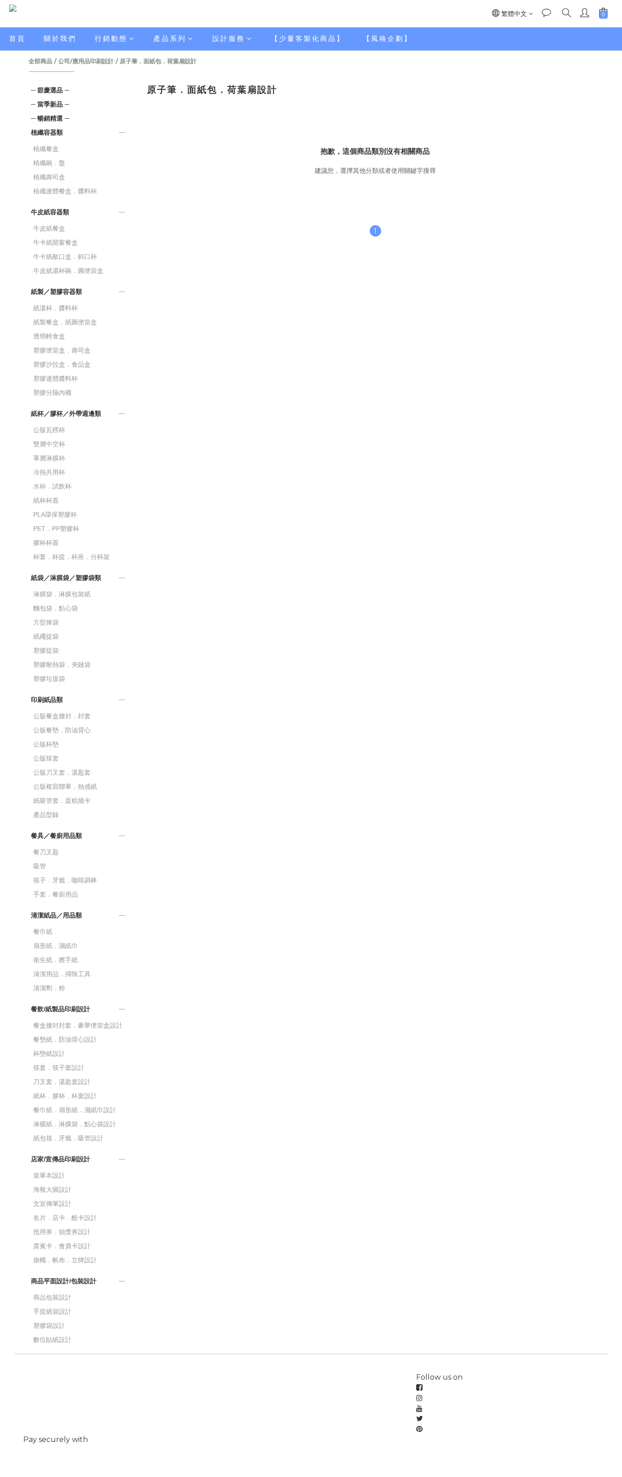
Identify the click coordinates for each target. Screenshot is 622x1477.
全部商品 (40, 61)
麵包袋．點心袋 (55, 608)
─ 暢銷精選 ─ (50, 118)
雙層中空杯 (49, 444)
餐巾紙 (42, 931)
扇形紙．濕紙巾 (55, 945)
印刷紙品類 (47, 699)
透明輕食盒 (49, 336)
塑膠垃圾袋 (49, 678)
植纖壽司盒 (49, 177)
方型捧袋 (46, 622)
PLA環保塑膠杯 (55, 514)
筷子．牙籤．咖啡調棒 (65, 880)
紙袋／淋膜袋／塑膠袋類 (66, 577)
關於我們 (60, 38)
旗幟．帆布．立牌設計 (65, 1260)
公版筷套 (46, 758)
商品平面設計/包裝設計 (64, 1281)
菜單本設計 (49, 1175)
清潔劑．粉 (49, 988)
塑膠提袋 (46, 650)
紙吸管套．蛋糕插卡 (62, 800)
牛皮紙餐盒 (49, 228)
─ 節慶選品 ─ (50, 90)
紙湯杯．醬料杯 (55, 308)
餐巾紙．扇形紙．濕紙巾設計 (74, 1110)
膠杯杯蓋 (46, 542)
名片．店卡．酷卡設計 (65, 1217)
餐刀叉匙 (46, 852)
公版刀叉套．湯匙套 (62, 772)
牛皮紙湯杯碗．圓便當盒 (68, 270)
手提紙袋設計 (52, 1311)
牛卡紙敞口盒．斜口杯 (65, 256)
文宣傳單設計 (52, 1203)
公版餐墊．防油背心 (62, 730)
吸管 (39, 866)
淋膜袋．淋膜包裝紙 (62, 594)
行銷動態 (111, 38)
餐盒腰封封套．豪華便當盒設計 (77, 1025)
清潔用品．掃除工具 (62, 974)
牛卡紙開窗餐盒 (55, 242)
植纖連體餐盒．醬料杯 (65, 191)
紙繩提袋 (46, 636)
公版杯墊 (46, 744)
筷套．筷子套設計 (58, 1067)
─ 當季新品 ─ (50, 104)
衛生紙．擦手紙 (55, 959)
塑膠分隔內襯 (52, 392)
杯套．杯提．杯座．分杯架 (71, 556)
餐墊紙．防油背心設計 (65, 1039)
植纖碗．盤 (49, 162)
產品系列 (169, 38)
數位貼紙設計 (52, 1339)
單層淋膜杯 (49, 458)
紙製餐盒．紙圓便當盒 (65, 322)
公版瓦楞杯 (49, 430)
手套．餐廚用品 (55, 894)
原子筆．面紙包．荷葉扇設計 (158, 61)
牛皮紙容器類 (50, 212)
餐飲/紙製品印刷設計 (60, 1009)
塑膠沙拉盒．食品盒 (62, 364)
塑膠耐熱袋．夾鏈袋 (62, 664)
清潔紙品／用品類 (56, 915)
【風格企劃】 (387, 38)
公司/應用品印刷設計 (86, 61)
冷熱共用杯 (49, 472)
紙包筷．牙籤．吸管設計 (68, 1138)
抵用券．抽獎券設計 (62, 1231)
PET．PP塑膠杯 (56, 528)
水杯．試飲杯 (52, 486)
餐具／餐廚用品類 (56, 835)
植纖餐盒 (46, 148)
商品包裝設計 (52, 1297)
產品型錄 (46, 814)
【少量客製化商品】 (308, 38)
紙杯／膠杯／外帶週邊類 (66, 413)
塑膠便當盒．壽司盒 (62, 350)
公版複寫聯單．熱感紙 (65, 786)
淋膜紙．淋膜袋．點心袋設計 (74, 1124)
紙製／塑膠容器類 (56, 291)
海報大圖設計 (52, 1189)
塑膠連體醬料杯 (55, 378)
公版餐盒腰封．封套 (62, 716)
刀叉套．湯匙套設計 (62, 1081)
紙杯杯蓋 (46, 500)
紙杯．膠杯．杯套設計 (65, 1095)
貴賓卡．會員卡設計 (62, 1246)
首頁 (17, 38)
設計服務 (228, 38)
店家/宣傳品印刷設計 (60, 1159)
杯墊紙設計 (49, 1053)
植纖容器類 (47, 132)
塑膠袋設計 (49, 1325)
